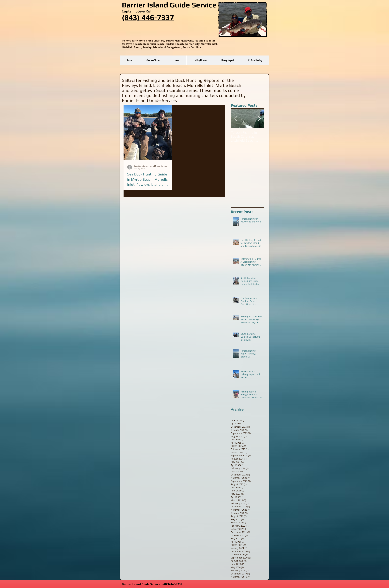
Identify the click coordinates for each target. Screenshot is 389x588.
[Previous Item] (235, 118)
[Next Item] (259, 118)
